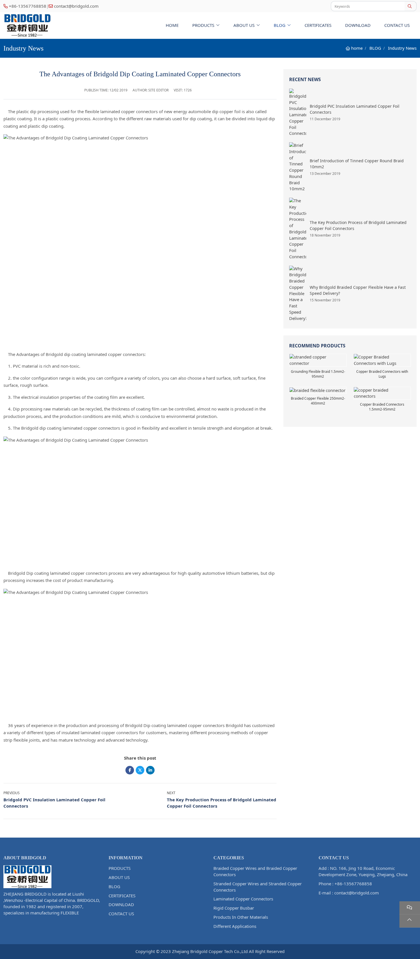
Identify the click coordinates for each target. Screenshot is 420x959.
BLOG (279, 25)
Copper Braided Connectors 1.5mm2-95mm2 (382, 407)
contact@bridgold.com (76, 6)
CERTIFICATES (318, 25)
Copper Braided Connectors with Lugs (382, 374)
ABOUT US (244, 25)
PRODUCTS (203, 25)
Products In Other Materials (240, 917)
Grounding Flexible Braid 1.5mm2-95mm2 (318, 374)
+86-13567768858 (27, 6)
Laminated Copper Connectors (243, 899)
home (172, 25)
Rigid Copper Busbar (233, 908)
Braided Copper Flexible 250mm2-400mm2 (318, 401)
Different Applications (234, 926)
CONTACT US (397, 25)
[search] (410, 6)
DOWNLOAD (358, 25)
